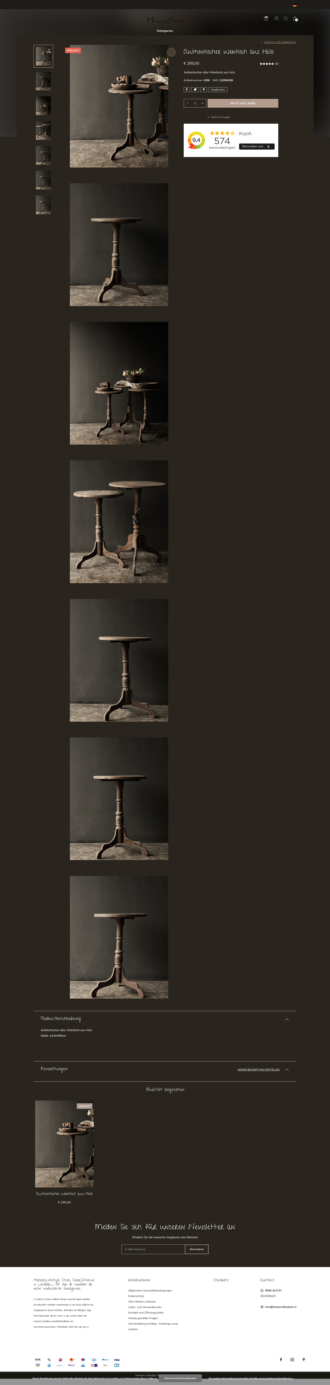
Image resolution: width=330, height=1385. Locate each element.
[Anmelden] (276, 18)
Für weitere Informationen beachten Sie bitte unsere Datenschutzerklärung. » (251, 1378)
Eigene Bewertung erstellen (259, 1069)
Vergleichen (218, 89)
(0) (276, 63)
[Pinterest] (303, 1360)
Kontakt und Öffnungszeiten (146, 1312)
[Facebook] (281, 1360)
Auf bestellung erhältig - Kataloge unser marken (153, 1326)
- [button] (187, 103)
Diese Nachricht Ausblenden (180, 1378)
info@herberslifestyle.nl (280, 1307)
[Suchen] (286, 18)
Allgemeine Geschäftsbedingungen (150, 1290)
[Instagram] (292, 1360)
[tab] (165, 1019)
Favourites (171, 52)
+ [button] (202, 103)
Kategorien (165, 31)
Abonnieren (197, 1249)
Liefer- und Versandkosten (145, 1307)
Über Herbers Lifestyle (142, 1301)
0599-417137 (273, 1290)
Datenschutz (136, 1296)
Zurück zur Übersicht (280, 42)
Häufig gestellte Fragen (143, 1318)
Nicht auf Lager (243, 103)
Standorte (221, 1281)
